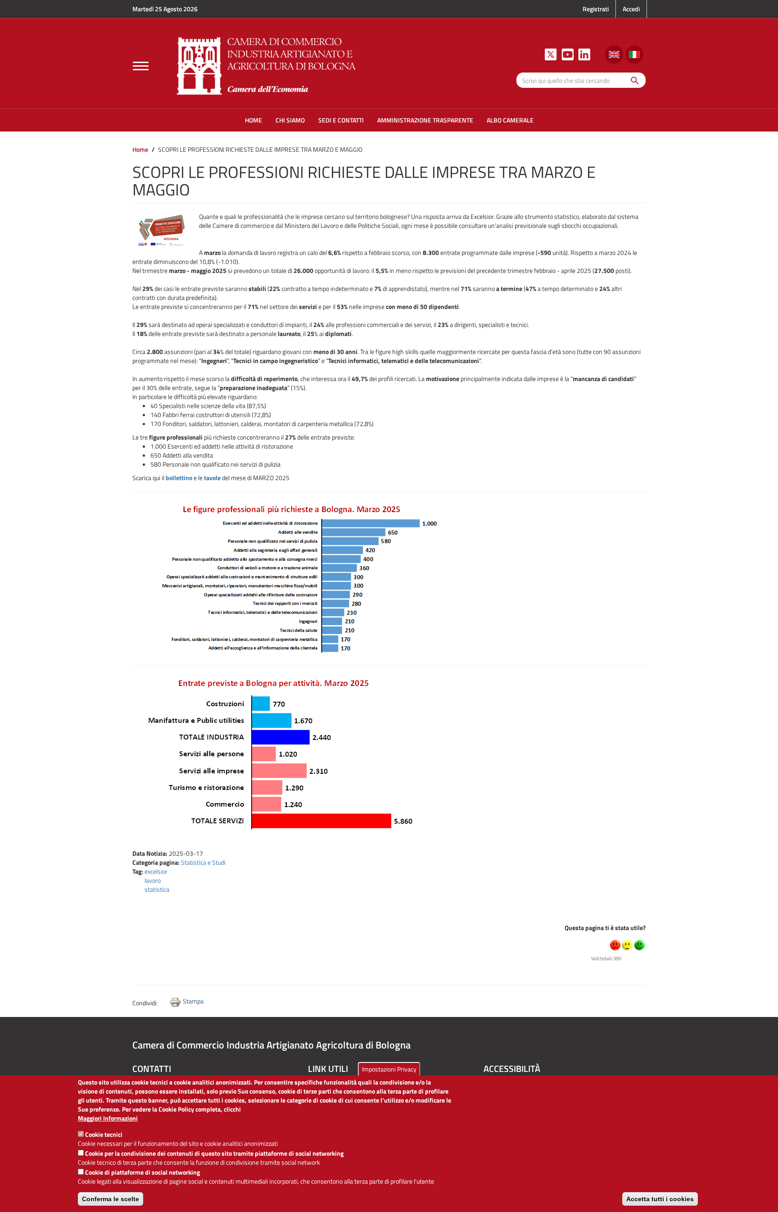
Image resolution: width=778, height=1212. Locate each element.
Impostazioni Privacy (389, 1069)
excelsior (156, 871)
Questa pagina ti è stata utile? (605, 927)
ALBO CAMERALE (510, 120)
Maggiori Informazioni (108, 1118)
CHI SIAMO (290, 120)
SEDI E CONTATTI (341, 120)
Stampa (193, 1001)
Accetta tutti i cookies (660, 1199)
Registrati (596, 9)
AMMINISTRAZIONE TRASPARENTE (425, 120)
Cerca (632, 80)
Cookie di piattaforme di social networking (142, 1172)
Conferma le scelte (110, 1199)
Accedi (631, 9)
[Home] (266, 64)
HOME (253, 120)
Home (140, 149)
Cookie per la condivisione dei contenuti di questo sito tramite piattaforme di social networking (214, 1153)
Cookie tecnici (103, 1134)
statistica (157, 889)
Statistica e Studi (203, 862)
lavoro (153, 880)
